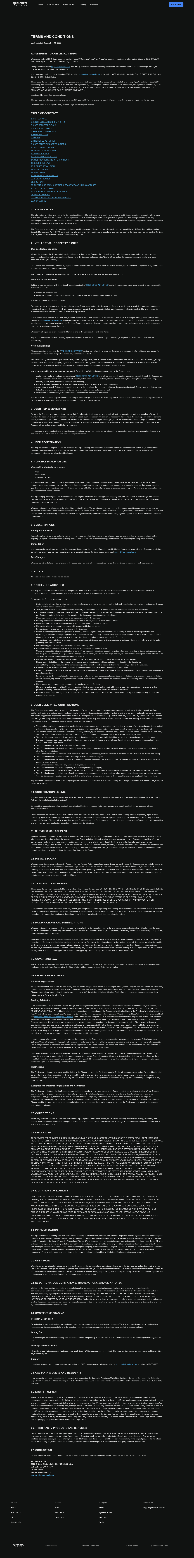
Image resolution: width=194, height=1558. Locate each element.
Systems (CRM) (105, 1512)
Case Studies (69, 4)
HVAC (57, 1507)
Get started (176, 4)
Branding (103, 1517)
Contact (94, 4)
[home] (20, 4)
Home (40, 4)
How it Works (53, 4)
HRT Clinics (59, 1512)
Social (101, 1522)
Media (101, 1507)
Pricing (83, 4)
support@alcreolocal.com (154, 1507)
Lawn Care (59, 1517)
